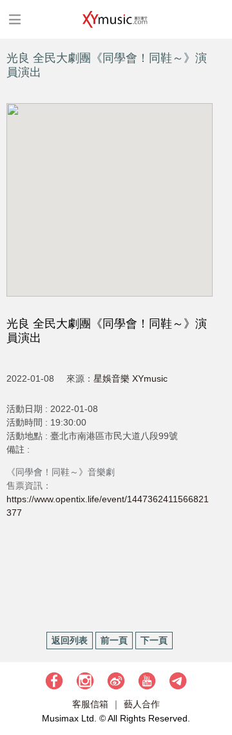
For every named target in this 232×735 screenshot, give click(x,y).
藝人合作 (142, 704)
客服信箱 (90, 704)
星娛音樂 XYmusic (130, 378)
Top (216, 687)
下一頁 (154, 640)
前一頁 (114, 640)
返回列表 (70, 640)
